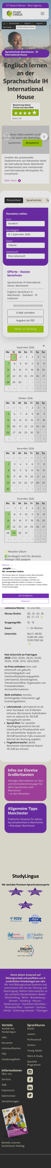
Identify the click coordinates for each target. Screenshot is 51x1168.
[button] (7, 565)
